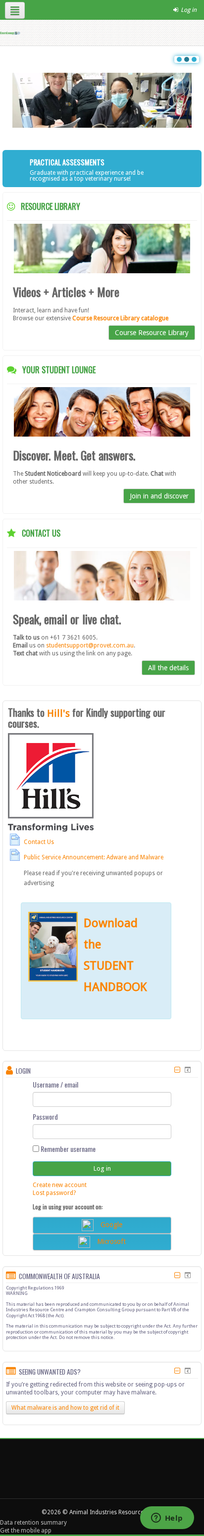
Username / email (55, 1085)
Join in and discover (159, 496)
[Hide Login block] (177, 1070)
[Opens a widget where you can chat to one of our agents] (167, 1518)
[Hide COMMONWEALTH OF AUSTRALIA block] (177, 1275)
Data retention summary (33, 1522)
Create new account (60, 1185)
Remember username (67, 1149)
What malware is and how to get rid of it (65, 1407)
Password (45, 1117)
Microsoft (111, 1241)
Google (111, 1224)
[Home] (10, 32)
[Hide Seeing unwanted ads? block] (177, 1371)
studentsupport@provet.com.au (90, 645)
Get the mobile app (25, 1530)
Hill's (58, 713)
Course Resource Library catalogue (120, 318)
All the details (168, 668)
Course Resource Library (152, 333)
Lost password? (54, 1192)
